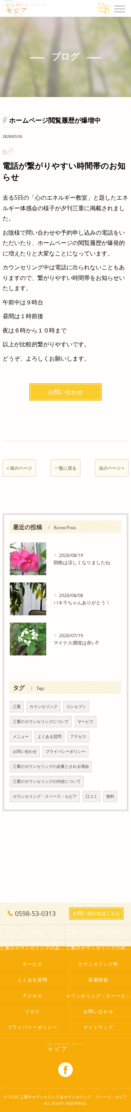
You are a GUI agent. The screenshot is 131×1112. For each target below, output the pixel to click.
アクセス (78, 736)
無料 (110, 796)
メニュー (21, 736)
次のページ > (111, 468)
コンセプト (76, 706)
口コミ (92, 796)
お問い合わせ (25, 751)
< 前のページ (19, 468)
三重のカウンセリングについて (41, 721)
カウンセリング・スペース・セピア (45, 796)
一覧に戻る (65, 468)
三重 (17, 706)
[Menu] (120, 8)
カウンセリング (43, 706)
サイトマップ (98, 1027)
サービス (86, 721)
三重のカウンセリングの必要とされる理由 (51, 766)
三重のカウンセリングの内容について (47, 781)
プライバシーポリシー (65, 751)
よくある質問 (49, 736)
